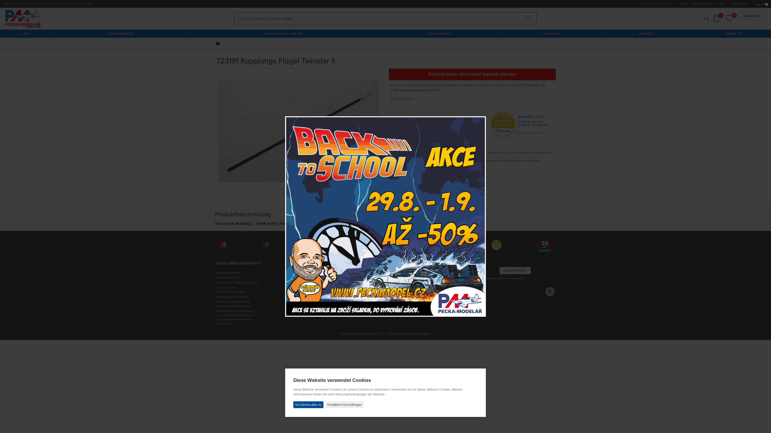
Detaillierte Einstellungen (344, 405)
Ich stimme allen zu (308, 405)
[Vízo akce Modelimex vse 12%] (385, 216)
